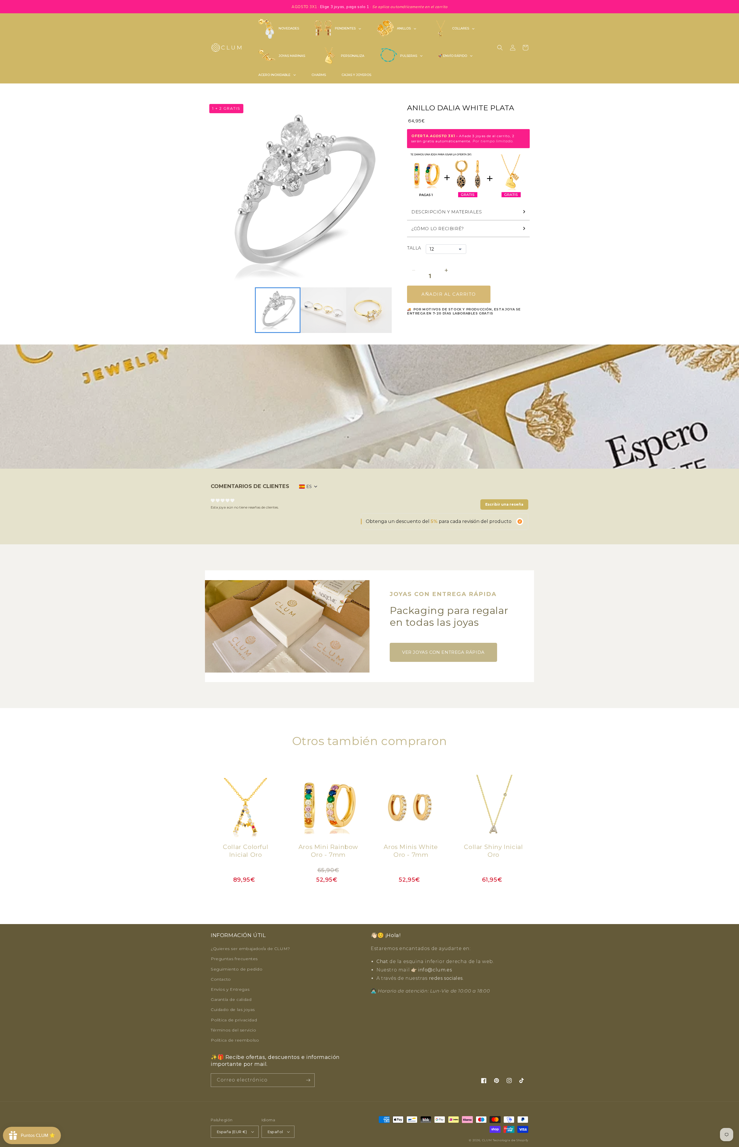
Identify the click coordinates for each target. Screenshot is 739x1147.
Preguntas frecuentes (234, 958)
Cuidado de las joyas (233, 1009)
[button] (500, 47)
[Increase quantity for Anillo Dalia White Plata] (446, 270)
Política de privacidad (234, 1020)
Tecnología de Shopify (510, 1140)
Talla (414, 248)
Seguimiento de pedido (237, 969)
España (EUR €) (232, 1131)
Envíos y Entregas (230, 989)
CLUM (487, 1140)
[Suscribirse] (308, 1080)
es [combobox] (309, 486)
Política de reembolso (235, 1040)
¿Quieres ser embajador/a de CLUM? (250, 948)
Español (275, 1131)
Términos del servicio (233, 1030)
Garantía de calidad (231, 999)
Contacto (221, 979)
